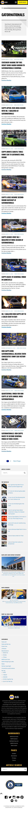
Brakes (5, 655)
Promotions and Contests (8, 668)
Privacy (14, 758)
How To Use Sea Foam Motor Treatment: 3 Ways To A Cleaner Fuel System (16, 512)
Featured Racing (6, 644)
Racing (3, 670)
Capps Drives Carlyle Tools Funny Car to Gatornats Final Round (13, 154)
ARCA (4, 672)
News (3, 664)
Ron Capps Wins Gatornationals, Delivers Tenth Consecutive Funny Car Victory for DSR (14, 355)
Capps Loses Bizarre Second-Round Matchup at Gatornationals (13, 200)
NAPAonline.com (14, 741)
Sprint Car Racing (7, 681)
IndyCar (5, 674)
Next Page (17, 461)
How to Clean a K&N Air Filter (15, 535)
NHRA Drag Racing (18, 59)
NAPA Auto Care (6, 659)
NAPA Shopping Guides (8, 661)
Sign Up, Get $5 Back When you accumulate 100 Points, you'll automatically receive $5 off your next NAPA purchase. (14, 601)
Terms (14, 760)
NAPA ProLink (14, 743)
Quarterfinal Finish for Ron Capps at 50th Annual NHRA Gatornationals (12, 396)
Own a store (14, 745)
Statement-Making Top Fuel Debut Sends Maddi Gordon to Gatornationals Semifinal (13, 65)
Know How (4, 646)
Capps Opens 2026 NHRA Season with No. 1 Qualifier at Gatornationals (13, 111)
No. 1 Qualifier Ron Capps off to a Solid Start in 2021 (14, 315)
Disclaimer (14, 756)
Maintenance (5, 651)
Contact (14, 753)
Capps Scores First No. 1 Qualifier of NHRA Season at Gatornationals (12, 240)
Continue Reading (10, 80)
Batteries (5, 652)
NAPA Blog (22, 2)
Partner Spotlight (6, 666)
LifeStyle (4, 648)
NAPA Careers (14, 739)
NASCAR (5, 677)
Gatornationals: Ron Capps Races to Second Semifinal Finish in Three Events (12, 436)
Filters (5, 657)
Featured (4, 642)
